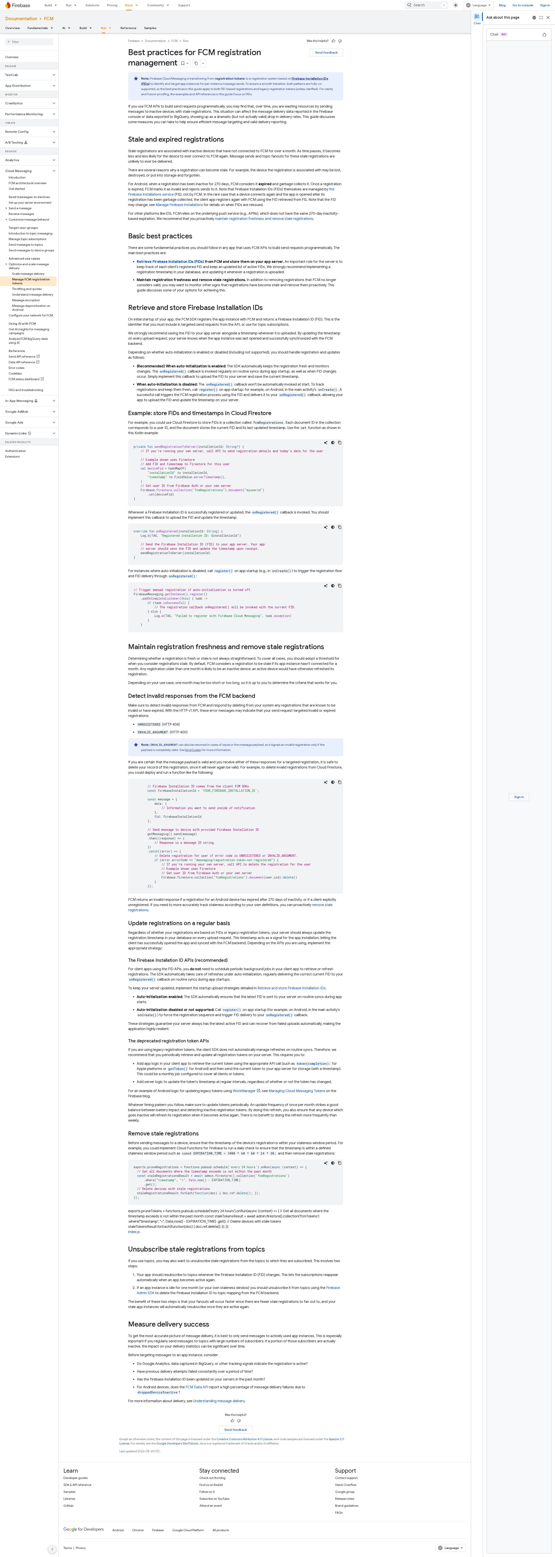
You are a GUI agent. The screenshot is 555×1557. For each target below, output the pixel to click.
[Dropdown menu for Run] (76, 5)
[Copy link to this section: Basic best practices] (196, 236)
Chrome (138, 1530)
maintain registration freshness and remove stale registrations (264, 219)
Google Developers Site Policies (177, 1443)
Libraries (69, 1499)
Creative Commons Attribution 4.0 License (245, 1439)
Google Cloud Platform (188, 1530)
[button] (25, 75)
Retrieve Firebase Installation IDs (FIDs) (170, 262)
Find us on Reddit (211, 1485)
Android (118, 1530)
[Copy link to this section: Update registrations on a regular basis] (234, 923)
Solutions (92, 5)
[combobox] (426, 5)
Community (155, 5)
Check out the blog (212, 1478)
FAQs (339, 1512)
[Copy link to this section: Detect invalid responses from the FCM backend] (259, 696)
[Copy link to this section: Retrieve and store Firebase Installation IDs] (267, 308)
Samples (150, 28)
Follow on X (207, 1492)
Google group (344, 1492)
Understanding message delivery (219, 1401)
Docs (129, 5)
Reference (128, 28)
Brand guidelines (346, 1506)
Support (184, 5)
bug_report (534, 17)
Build (48, 5)
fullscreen (541, 17)
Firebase (133, 41)
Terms (68, 1548)
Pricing (112, 5)
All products (220, 1530)
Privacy (81, 1548)
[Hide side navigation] (52, 1549)
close (548, 17)
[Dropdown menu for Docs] (138, 5)
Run (68, 5)
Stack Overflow (345, 1485)
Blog (502, 5)
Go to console (523, 5)
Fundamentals (38, 28)
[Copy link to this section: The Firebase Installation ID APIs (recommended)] (232, 960)
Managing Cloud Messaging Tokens (297, 1091)
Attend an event (210, 1506)
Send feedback (326, 52)
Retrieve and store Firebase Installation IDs (291, 988)
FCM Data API (197, 1387)
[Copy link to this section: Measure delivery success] (213, 1324)
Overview (12, 28)
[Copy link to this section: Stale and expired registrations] (228, 139)
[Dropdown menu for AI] (70, 28)
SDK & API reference (77, 1485)
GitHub (68, 1506)
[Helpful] (333, 41)
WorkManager (244, 1091)
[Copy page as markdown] (196, 63)
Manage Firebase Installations (179, 205)
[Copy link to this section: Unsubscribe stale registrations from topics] (269, 1249)
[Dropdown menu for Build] (57, 5)
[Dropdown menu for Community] (169, 5)
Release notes (344, 1499)
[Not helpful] (340, 41)
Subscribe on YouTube (214, 1499)
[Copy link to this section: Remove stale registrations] (203, 1134)
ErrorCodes (193, 750)
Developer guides (76, 1478)
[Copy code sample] (339, 442)
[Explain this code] (325, 442)
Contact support (346, 1478)
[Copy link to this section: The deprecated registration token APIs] (213, 1041)
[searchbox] (29, 41)
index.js (134, 1232)
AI (63, 28)
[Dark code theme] (332, 442)
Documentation (21, 18)
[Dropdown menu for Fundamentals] (53, 28)
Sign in (545, 5)
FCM (49, 18)
